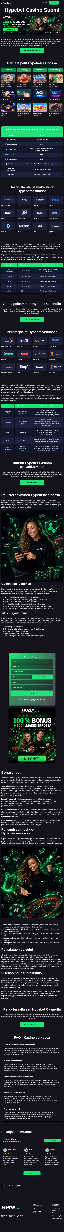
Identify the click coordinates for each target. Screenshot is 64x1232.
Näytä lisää (32, 1173)
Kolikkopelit (54, 69)
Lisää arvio (52, 1140)
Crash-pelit (38, 69)
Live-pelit (23, 69)
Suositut (7, 69)
